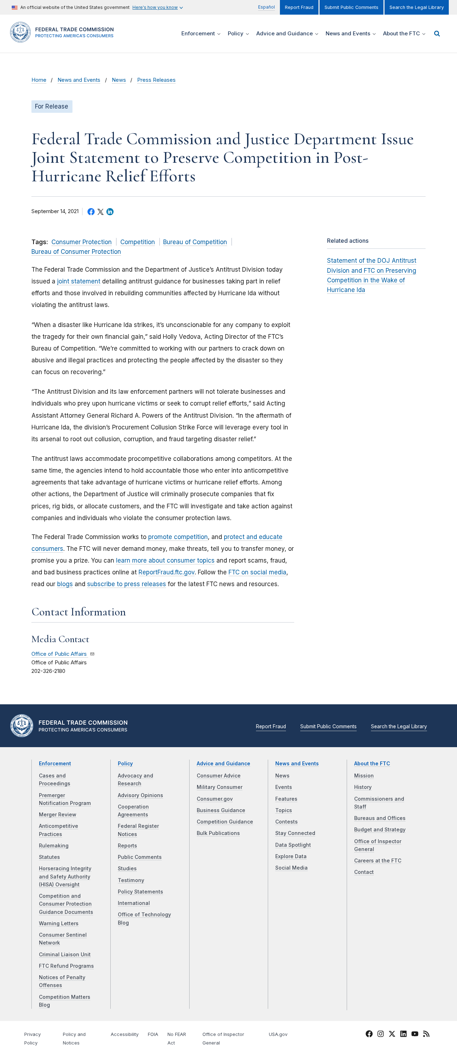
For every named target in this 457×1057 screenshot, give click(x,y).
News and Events (78, 80)
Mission (364, 776)
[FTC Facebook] (369, 1035)
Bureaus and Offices (380, 818)
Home (38, 80)
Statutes (49, 857)
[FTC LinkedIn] (403, 1035)
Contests (286, 822)
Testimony (131, 880)
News (119, 80)
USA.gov (278, 1034)
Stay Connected (295, 833)
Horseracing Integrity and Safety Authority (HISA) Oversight (65, 876)
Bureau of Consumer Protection (76, 251)
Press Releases (156, 80)
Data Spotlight (293, 845)
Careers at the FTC (377, 861)
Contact (364, 872)
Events (283, 787)
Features (286, 799)
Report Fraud (299, 7)
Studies (127, 868)
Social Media (291, 868)
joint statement (78, 281)
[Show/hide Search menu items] (437, 33)
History (363, 787)
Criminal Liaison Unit (65, 954)
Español (266, 7)
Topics (283, 810)
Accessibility (125, 1034)
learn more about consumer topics (165, 560)
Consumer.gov (215, 799)
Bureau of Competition (195, 242)
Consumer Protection (81, 242)
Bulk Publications (218, 833)
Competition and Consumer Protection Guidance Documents (66, 904)
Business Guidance (221, 810)
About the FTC (372, 763)
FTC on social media (257, 572)
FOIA (153, 1034)
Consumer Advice (219, 776)
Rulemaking (54, 846)
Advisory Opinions (140, 795)
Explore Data (291, 856)
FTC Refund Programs (66, 966)
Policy (125, 763)
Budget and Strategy (380, 829)
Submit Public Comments (351, 7)
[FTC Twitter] (392, 1033)
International (134, 903)
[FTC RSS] (426, 1035)
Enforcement (55, 763)
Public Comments (140, 857)
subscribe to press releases (126, 584)
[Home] (64, 38)
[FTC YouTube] (414, 1035)
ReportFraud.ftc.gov (167, 572)
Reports (127, 846)
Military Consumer (219, 787)
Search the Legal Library (417, 7)
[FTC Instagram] (380, 1035)
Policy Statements (140, 892)
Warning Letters (59, 923)
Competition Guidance (225, 822)
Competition (137, 242)
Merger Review (57, 814)
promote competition (178, 536)
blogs (65, 584)
